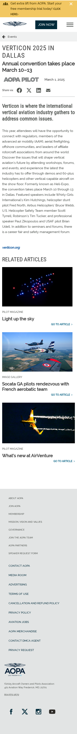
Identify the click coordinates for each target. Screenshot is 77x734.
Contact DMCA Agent (25, 640)
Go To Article (60, 324)
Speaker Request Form (23, 553)
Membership (16, 514)
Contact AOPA (19, 565)
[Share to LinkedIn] (38, 90)
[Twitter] (25, 712)
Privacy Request (21, 650)
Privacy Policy (20, 612)
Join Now (46, 25)
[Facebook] (11, 712)
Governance (17, 529)
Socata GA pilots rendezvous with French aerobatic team (35, 386)
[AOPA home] (15, 25)
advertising (18, 584)
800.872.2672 (11, 694)
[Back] (5, 37)
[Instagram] (38, 712)
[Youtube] (52, 712)
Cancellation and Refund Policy (34, 603)
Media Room (17, 575)
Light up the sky (18, 318)
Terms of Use (19, 593)
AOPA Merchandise (23, 631)
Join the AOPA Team (21, 537)
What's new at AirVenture (27, 455)
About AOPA (16, 498)
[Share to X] (29, 90)
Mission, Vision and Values (25, 522)
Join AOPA (14, 506)
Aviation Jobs (19, 622)
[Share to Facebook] (19, 90)
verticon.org (11, 247)
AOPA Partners (18, 545)
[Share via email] (48, 90)
